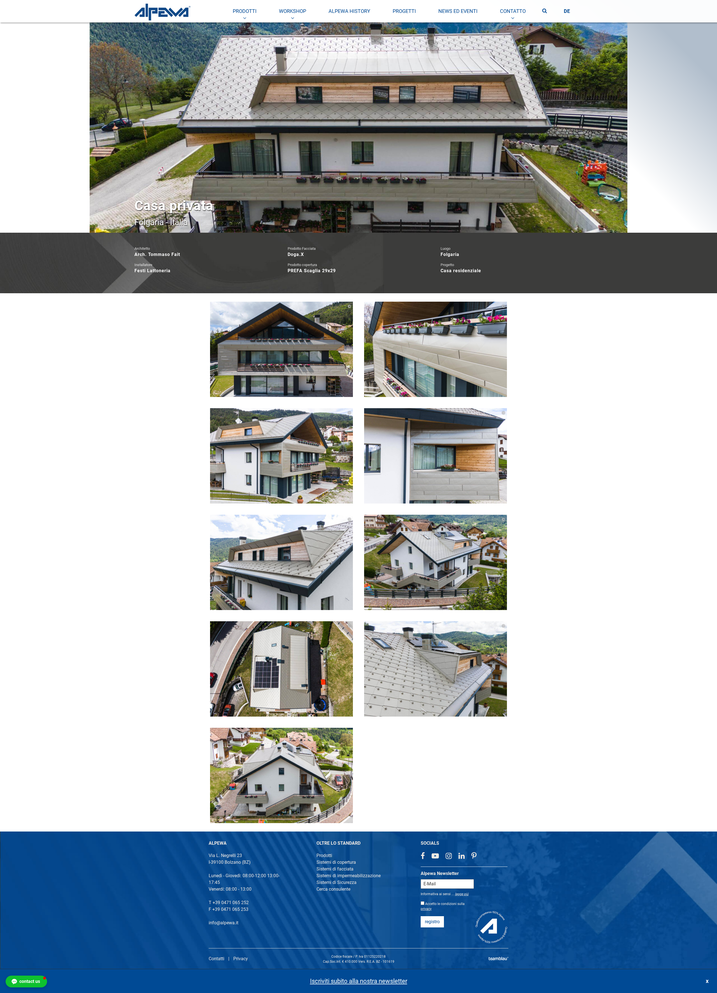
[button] (26, 981)
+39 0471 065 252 (231, 902)
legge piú (462, 894)
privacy (426, 909)
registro (432, 921)
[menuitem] (245, 11)
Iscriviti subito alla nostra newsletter (358, 981)
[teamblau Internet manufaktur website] (498, 957)
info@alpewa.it (223, 922)
